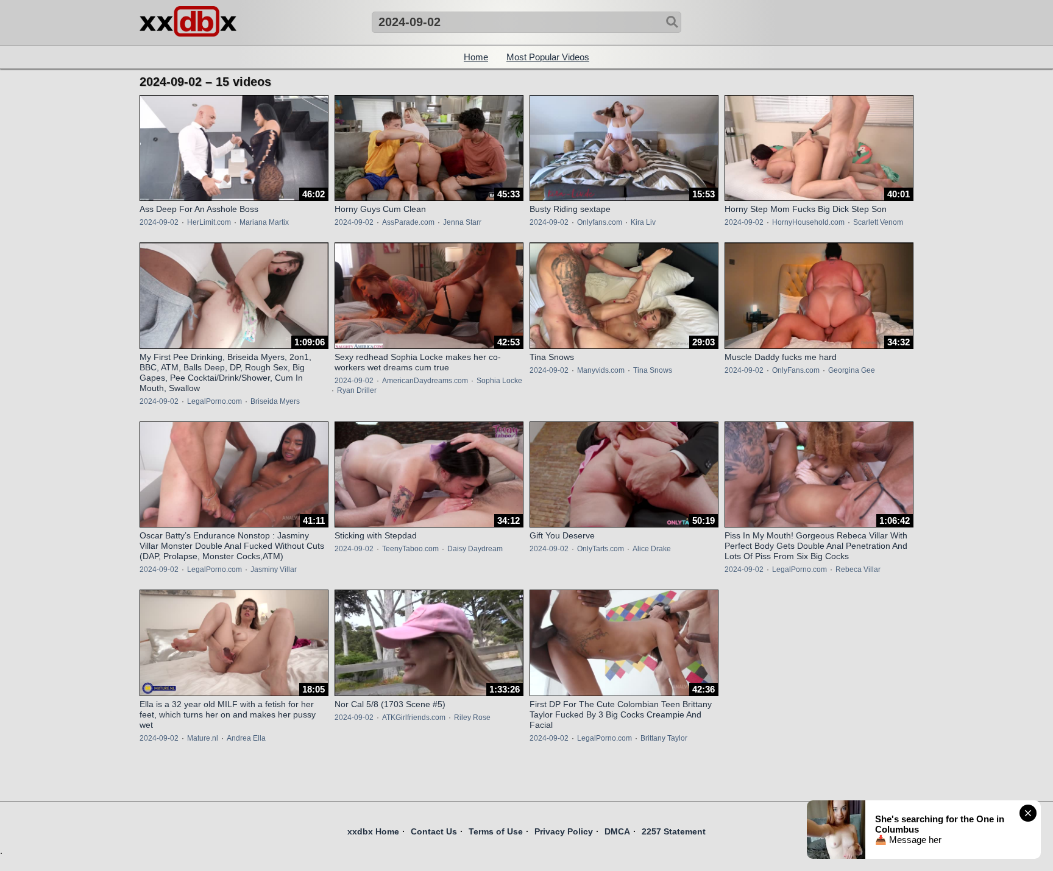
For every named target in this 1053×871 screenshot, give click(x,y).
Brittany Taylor (663, 738)
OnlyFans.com (796, 370)
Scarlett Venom (878, 222)
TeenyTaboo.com (410, 549)
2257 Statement (674, 831)
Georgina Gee (851, 370)
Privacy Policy (563, 831)
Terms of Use (496, 831)
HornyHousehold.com (808, 222)
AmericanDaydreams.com (425, 380)
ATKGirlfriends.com (413, 717)
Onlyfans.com (599, 222)
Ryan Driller (357, 390)
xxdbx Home (373, 831)
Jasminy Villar (273, 569)
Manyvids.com (601, 370)
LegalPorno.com (214, 401)
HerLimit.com (209, 222)
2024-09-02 (159, 222)
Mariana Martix (264, 222)
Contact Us (434, 831)
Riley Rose (472, 717)
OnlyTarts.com (600, 549)
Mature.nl (202, 738)
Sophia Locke (499, 380)
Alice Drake (652, 549)
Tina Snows (652, 370)
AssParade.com (408, 222)
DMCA (617, 831)
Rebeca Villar (858, 569)
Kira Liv (643, 222)
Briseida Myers (275, 401)
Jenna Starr (462, 222)
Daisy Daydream (475, 549)
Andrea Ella (246, 738)
